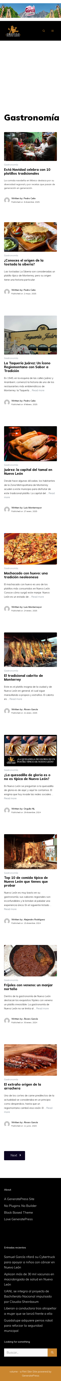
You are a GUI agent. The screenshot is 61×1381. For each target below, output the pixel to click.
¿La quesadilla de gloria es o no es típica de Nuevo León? (27, 777)
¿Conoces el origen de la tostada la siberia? (23, 262)
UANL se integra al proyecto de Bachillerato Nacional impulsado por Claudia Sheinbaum (28, 1296)
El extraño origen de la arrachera (22, 1086)
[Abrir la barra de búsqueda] (43, 31)
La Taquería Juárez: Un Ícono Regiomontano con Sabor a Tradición (27, 367)
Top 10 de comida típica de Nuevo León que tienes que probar (26, 881)
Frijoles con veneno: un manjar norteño (28, 987)
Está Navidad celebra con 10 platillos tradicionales (27, 171)
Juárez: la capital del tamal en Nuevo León (28, 472)
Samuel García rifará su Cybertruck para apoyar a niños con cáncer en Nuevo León (29, 1262)
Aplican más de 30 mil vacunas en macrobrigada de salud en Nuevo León (29, 1279)
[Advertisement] (30, 72)
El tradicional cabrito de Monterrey (23, 677)
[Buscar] (52, 1352)
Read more (38, 390)
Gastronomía (11, 164)
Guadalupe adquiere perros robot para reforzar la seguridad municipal (28, 1325)
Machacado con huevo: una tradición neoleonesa (26, 575)
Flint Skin (27, 1371)
